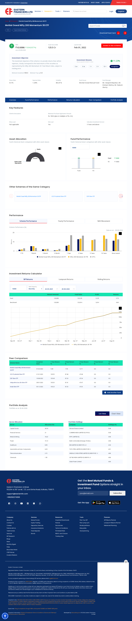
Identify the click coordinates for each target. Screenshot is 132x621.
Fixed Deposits (35, 531)
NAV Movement (104, 221)
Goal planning (84, 531)
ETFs (8, 30)
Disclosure (47, 612)
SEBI (18, 600)
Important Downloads (62, 520)
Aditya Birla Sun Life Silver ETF (18, 382)
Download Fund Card (108, 33)
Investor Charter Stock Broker (64, 600)
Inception (114, 67)
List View (102, 413)
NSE (24, 600)
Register (121, 11)
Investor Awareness (36, 604)
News (8, 541)
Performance (52, 100)
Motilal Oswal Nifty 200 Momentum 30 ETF (29, 196)
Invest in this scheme (112, 45)
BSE (21, 600)
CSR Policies (10, 552)
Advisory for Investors (49, 600)
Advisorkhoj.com (75, 612)
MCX (27, 600)
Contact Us (10, 523)
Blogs (8, 539)
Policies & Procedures (26, 612)
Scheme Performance (28, 221)
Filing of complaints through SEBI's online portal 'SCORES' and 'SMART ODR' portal (36, 608)
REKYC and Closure (61, 533)
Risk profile (83, 528)
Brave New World (12, 550)
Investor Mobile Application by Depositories (70, 603)
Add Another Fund (114, 392)
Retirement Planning (110, 525)
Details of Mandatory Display (31, 601)
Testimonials (11, 531)
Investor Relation (12, 555)
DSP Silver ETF (91, 196)
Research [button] (48, 11)
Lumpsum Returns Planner (112, 523)
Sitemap (53, 612)
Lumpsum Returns (66, 279)
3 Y (98, 67)
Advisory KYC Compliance (47, 601)
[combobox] (34, 288)
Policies (57, 523)
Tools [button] (57, 11)
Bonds (33, 533)
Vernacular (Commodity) (61, 601)
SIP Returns (28, 279)
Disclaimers (59, 525)
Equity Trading (35, 523)
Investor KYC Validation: (16, 3)
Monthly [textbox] (32, 289)
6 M (83, 67)
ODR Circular (86, 603)
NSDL (30, 600)
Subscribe (117, 493)
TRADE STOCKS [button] (121, 2)
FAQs (8, 547)
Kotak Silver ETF (14, 387)
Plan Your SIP (84, 520)
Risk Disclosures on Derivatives (16, 614)
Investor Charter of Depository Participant (84, 600)
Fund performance (32, 100)
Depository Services (37, 525)
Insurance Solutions (37, 528)
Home (7, 21)
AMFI (42, 600)
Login (111, 11)
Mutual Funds (35, 520)
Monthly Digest (11, 544)
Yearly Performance (66, 221)
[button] (121, 196)
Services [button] (38, 11)
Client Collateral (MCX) (24, 604)
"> (125, 26)
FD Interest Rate (60, 531)
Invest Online (95, 2)
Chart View (116, 413)
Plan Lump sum (84, 523)
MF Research (14, 21)
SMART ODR (92, 601)
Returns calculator (73, 100)
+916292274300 (13, 497)
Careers (9, 525)
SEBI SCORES (36, 600)
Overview (12, 100)
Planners (66, 11)
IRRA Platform (84, 601)
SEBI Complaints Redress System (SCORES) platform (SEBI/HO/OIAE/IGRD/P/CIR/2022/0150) (33, 603)
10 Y (105, 67)
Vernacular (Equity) (74, 601)
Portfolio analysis (117, 100)
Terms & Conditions (61, 528)
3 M (76, 67)
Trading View (59, 536)
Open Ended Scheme (20, 30)
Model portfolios (85, 525)
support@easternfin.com (17, 494)
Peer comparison (95, 100)
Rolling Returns (104, 279)
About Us (9, 520)
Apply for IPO (106, 2)
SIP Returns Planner (110, 520)
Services (9, 533)
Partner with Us (83, 2)
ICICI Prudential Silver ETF (59, 196)
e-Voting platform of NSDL (16, 601)
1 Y (91, 67)
